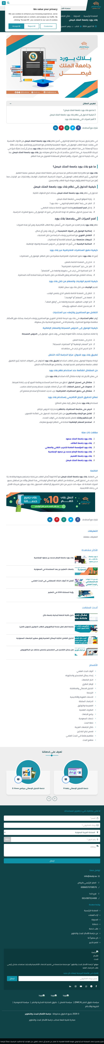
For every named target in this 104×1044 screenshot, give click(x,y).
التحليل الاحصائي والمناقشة (81, 688)
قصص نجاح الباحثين (85, 731)
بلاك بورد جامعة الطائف (81, 443)
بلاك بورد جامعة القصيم (81, 456)
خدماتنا (95, 924)
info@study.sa (90, 876)
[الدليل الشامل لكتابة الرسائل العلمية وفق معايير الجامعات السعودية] (52, 640)
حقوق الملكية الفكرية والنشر (44, 1002)
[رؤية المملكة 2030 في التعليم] (52, 594)
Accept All (16, 26)
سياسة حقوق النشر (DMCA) (86, 1002)
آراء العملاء (93, 915)
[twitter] (91, 987)
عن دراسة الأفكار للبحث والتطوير (84, 933)
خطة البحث (88, 723)
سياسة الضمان (66, 1002)
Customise (48, 26)
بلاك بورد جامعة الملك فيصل (79, 460)
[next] (49, 798)
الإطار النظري (87, 684)
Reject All (31, 26)
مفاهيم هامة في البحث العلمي (79, 736)
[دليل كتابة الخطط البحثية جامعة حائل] (52, 617)
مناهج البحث (88, 740)
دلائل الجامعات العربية (84, 727)
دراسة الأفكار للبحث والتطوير (38, 1014)
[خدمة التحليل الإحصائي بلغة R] (76, 783)
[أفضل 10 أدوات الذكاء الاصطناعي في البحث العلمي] (52, 582)
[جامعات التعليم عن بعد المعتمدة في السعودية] (52, 571)
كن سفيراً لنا (93, 938)
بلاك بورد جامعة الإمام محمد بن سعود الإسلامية (70, 452)
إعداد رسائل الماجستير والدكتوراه (79, 675)
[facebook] (96, 986)
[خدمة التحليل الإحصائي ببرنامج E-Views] (28, 783)
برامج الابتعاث (87, 714)
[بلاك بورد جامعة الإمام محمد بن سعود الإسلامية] (52, 559)
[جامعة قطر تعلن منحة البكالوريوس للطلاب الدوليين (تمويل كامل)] (52, 628)
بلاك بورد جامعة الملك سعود (79, 439)
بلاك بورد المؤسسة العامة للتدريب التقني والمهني (68, 447)
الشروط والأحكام (92, 1006)
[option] (76, 777)
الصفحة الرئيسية (91, 910)
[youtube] (81, 986)
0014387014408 (89, 898)
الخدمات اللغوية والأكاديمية (81, 697)
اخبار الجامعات (87, 680)
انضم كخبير (93, 942)
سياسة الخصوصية (21, 1002)
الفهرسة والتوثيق (85, 706)
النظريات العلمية (86, 710)
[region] (33, 18)
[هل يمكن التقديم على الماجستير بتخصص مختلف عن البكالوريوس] (52, 651)
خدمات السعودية (86, 718)
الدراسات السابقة (86, 701)
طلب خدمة (93, 929)
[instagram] (75, 986)
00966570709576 (89, 887)
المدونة (95, 920)
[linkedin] (70, 986)
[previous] (55, 798)
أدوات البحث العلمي (85, 671)
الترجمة (90, 693)
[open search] (8, 3)
